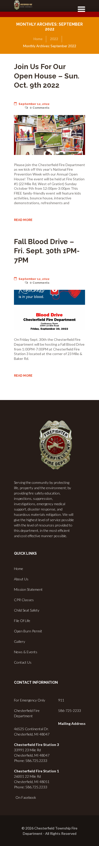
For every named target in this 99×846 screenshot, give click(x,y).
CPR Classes (24, 600)
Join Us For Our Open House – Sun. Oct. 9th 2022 (46, 75)
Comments (40, 107)
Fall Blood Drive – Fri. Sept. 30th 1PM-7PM (47, 250)
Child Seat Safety (26, 610)
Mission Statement (28, 589)
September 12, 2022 (34, 104)
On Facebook (25, 797)
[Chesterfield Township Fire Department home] (23, 5)
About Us (21, 579)
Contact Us (22, 662)
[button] (79, 12)
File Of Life (22, 620)
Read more (23, 220)
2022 (54, 39)
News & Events (25, 652)
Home (38, 39)
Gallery (19, 641)
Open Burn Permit (28, 631)
